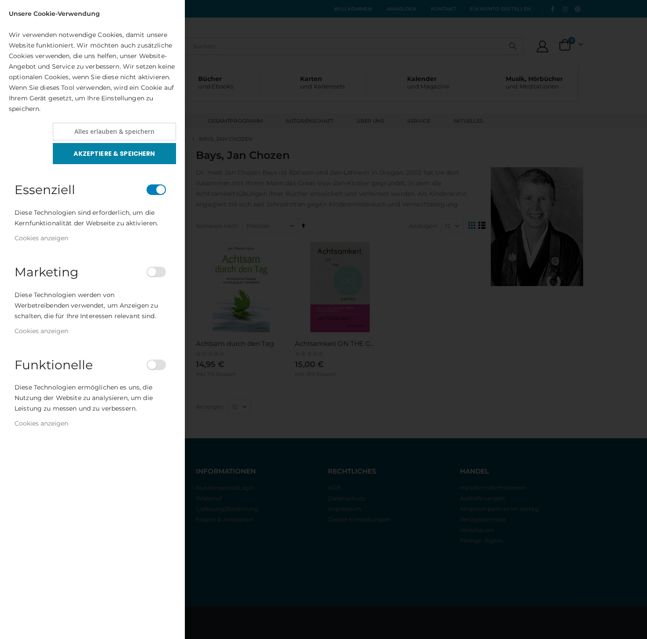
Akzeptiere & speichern (114, 153)
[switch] (156, 189)
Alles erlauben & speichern (114, 131)
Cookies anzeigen (41, 238)
